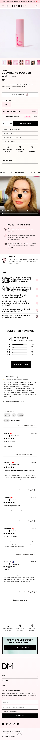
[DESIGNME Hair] (20, 6)
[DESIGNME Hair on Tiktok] (14, 724)
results (20, 415)
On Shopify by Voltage (8, 736)
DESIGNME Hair (18, 731)
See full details (7, 89)
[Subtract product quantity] (3, 123)
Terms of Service (7, 734)
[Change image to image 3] (15, 62)
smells (6, 420)
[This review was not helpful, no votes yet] (34, 454)
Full (6, 104)
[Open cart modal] (37, 6)
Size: (6, 100)
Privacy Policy (17, 734)
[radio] (20, 111)
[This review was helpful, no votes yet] (31, 454)
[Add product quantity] (11, 123)
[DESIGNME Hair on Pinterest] (6, 724)
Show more (15, 420)
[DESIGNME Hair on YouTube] (17, 724)
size (14, 415)
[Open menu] (3, 6)
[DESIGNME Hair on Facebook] (2, 724)
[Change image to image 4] (21, 62)
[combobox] (27, 425)
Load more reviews (20, 600)
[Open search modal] (7, 6)
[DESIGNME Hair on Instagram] (10, 724)
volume (7, 415)
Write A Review (21, 364)
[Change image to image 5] (27, 62)
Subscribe (20, 715)
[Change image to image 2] (9, 62)
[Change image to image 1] (4, 62)
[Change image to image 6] (33, 62)
